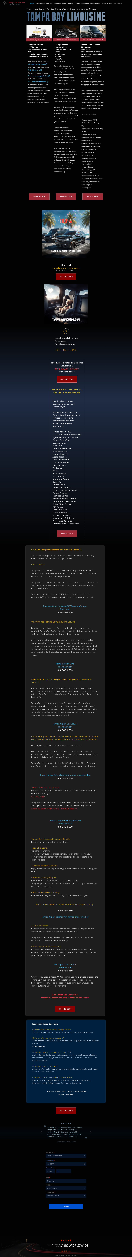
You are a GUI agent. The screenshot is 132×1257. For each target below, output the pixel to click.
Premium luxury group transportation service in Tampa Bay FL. (63, 404)
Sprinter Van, (58, 412)
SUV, (67, 412)
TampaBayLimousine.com (92, 40)
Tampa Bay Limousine (17, 3)
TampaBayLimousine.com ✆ (39, 40)
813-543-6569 (14, 5)
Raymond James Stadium (91, 138)
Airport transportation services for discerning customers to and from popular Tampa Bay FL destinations (66, 421)
